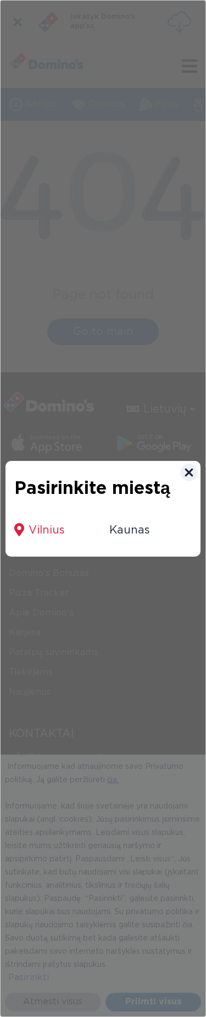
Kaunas (129, 530)
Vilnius (47, 530)
